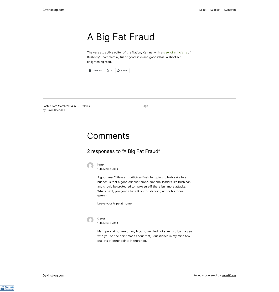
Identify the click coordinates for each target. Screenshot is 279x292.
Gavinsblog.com (54, 9)
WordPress (229, 275)
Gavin (101, 218)
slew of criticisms (175, 52)
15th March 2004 (107, 169)
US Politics (83, 106)
